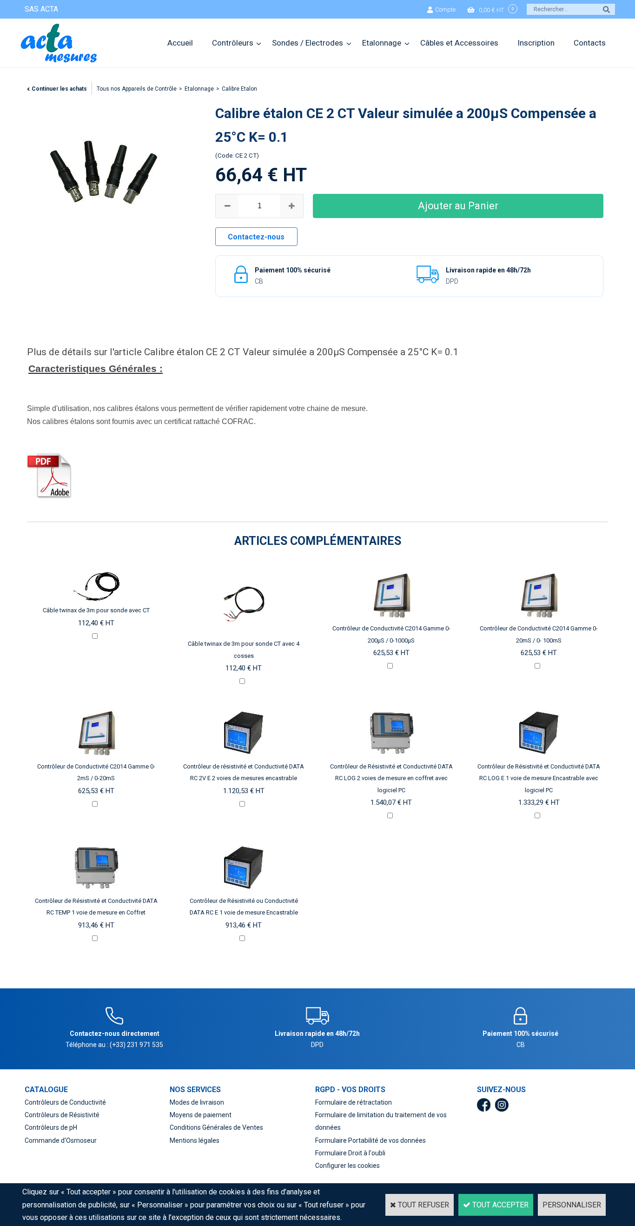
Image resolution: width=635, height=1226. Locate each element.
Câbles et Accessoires (459, 42)
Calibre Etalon (239, 89)
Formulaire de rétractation (353, 1102)
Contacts (590, 42)
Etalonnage (381, 42)
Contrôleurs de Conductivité (65, 1102)
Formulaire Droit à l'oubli (350, 1153)
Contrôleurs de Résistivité (62, 1115)
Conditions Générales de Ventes (216, 1127)
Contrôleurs (232, 42)
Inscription (536, 42)
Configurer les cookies (347, 1165)
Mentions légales (194, 1140)
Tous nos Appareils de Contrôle (137, 89)
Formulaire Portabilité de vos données (370, 1140)
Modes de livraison (197, 1102)
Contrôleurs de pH (51, 1127)
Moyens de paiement (201, 1115)
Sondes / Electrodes (307, 42)
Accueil (180, 42)
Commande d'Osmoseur (61, 1140)
